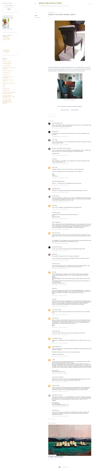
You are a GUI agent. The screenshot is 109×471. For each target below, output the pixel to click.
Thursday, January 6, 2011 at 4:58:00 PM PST (60, 209)
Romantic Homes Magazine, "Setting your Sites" (9, 93)
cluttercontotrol (55, 309)
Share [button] (35, 12)
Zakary (53, 254)
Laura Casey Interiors (56, 377)
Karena (53, 167)
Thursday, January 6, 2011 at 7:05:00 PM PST (60, 229)
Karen (53, 288)
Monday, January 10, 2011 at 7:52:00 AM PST (60, 381)
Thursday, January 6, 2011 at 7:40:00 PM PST (60, 243)
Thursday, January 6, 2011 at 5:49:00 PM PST (60, 218)
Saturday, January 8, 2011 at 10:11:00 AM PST (60, 356)
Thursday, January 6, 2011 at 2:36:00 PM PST (60, 136)
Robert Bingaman (55, 457)
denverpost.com (6, 88)
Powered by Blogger (64, 467)
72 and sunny (55, 232)
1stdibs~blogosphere (7, 63)
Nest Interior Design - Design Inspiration (7, 100)
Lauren (53, 139)
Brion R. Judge (55, 222)
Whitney (54, 131)
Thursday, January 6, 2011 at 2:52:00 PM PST (60, 163)
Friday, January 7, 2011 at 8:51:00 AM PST (59, 306)
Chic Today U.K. (6, 74)
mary (53, 299)
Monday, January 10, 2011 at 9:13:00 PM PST (60, 391)
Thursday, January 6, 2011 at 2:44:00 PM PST (60, 144)
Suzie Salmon (55, 212)
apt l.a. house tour (6, 72)
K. (52, 359)
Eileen (53, 205)
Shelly (53, 159)
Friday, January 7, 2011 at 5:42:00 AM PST (59, 284)
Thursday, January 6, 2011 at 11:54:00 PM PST (60, 260)
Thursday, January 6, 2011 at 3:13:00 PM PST (60, 177)
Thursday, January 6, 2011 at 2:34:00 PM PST (60, 127)
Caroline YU (54, 385)
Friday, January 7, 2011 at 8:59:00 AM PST (59, 314)
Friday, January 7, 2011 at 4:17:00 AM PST (59, 268)
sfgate (4, 86)
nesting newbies (6, 90)
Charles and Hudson (7, 61)
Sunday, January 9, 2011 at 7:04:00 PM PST (60, 373)
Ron (53, 272)
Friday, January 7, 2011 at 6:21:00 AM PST (59, 295)
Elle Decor (5, 59)
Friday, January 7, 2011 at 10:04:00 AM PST (60, 334)
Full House (54, 195)
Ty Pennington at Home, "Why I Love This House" (9, 96)
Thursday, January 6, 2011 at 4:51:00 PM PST (60, 201)
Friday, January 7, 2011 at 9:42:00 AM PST (59, 327)
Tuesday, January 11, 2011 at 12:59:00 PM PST (60, 406)
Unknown (54, 318)
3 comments (53, 459)
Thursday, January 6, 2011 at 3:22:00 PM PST (60, 185)
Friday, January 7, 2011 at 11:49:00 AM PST (59, 343)
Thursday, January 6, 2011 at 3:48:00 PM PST (60, 192)
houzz (5, 49)
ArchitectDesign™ (56, 123)
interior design (37, 17)
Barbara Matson (55, 346)
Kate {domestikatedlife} (57, 181)
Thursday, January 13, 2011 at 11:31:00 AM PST (60, 416)
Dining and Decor (56, 246)
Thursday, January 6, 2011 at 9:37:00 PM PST (60, 250)
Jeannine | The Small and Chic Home (60, 148)
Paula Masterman (56, 338)
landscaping (8, 51)
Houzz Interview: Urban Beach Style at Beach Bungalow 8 (6, 39)
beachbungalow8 (50, 3)
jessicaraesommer (56, 395)
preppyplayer (55, 188)
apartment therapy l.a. (7, 70)
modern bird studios (7, 95)
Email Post (53, 114)
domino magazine (7, 65)
